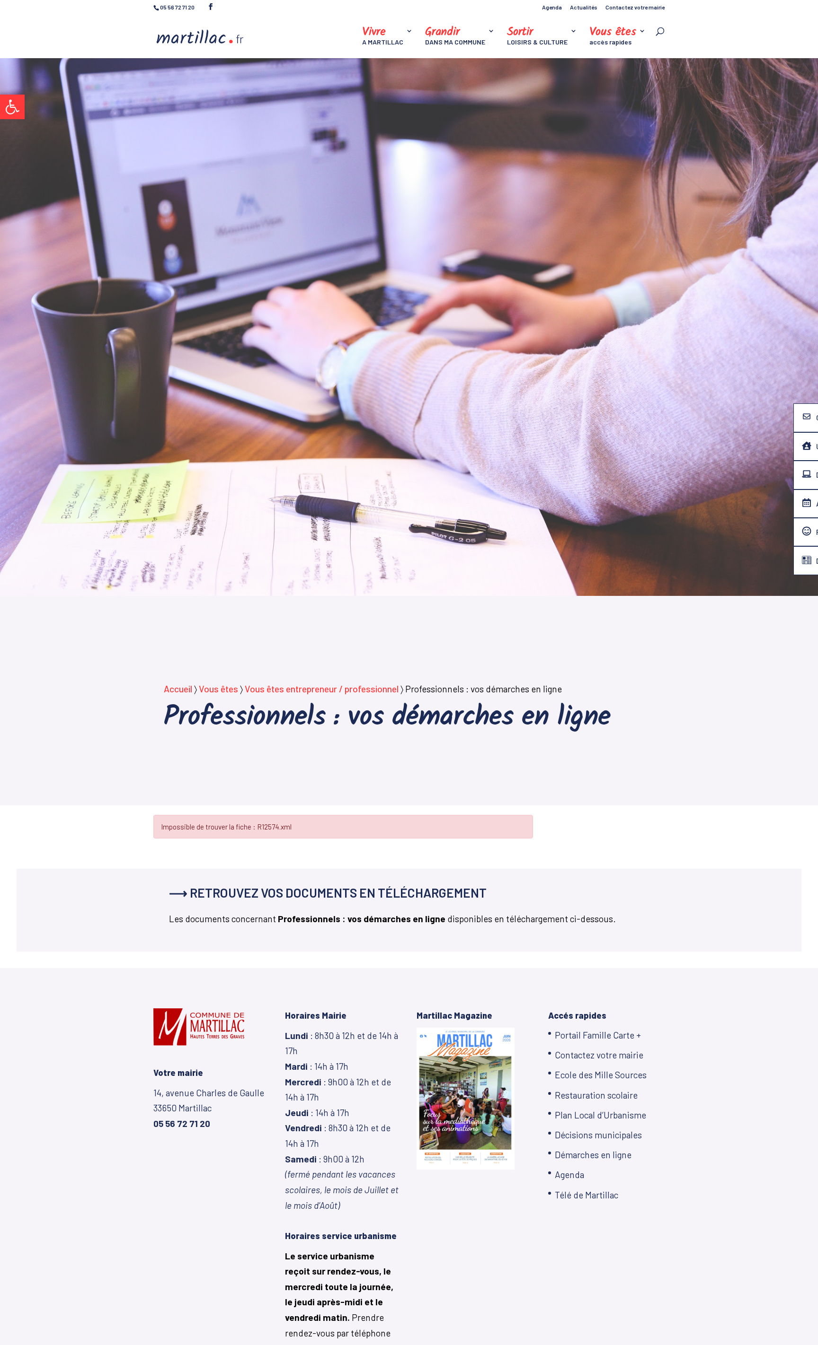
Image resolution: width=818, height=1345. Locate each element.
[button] (12, 107)
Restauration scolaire (596, 1095)
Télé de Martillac (586, 1194)
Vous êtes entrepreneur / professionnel (322, 688)
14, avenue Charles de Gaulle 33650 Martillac (208, 1108)
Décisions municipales (598, 1134)
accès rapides (612, 36)
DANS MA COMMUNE (455, 36)
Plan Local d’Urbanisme (600, 1114)
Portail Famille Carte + (598, 1035)
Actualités (583, 7)
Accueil (178, 688)
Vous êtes (218, 688)
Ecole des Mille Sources (601, 1074)
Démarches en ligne (593, 1154)
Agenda (552, 7)
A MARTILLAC (382, 36)
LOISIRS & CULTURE (537, 36)
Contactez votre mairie (635, 7)
